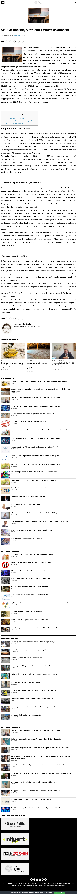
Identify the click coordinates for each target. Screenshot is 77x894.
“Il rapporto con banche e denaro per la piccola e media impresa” (35, 791)
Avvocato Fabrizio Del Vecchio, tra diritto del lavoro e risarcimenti (63, 365)
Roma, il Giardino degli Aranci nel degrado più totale (30, 650)
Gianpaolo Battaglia (7, 35)
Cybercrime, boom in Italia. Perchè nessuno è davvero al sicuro (34, 571)
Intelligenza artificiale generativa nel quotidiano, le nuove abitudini (36, 406)
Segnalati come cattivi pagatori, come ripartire (28, 497)
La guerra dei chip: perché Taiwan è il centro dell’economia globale (36, 438)
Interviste (61, 360)
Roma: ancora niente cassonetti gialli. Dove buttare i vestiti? (33, 691)
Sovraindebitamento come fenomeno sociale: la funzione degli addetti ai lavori (40, 522)
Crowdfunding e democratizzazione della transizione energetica (35, 464)
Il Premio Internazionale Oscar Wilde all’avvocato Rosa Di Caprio (35, 513)
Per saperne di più (48, 892)
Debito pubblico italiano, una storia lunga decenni (29, 504)
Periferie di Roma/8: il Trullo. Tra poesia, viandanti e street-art (34, 674)
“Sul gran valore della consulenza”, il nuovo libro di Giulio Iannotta (36, 739)
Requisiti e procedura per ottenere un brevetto (28, 421)
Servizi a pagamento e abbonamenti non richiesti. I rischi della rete (36, 628)
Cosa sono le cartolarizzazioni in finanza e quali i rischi (31, 530)
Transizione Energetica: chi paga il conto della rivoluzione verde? (35, 480)
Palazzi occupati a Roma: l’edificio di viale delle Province (32, 699)
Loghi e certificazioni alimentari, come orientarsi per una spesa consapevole (40, 603)
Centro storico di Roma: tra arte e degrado (27, 682)
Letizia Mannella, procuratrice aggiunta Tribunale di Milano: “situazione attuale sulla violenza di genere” (41, 757)
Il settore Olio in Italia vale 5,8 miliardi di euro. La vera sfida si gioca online (12, 365)
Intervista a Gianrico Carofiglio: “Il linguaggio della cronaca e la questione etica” (41, 774)
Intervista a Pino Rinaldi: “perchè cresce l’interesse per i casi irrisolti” (37, 765)
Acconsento (59, 892)
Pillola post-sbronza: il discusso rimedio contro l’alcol (31, 563)
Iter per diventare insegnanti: (13, 118)
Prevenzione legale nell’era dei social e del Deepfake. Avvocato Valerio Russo (40, 748)
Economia (17, 35)
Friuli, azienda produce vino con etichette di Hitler (29, 587)
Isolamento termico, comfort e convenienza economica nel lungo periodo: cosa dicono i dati (38, 366)
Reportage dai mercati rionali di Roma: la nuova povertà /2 (33, 642)
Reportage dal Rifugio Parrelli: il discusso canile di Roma (32, 666)
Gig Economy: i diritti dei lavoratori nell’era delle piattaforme (34, 472)
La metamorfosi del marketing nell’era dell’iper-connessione (34, 414)
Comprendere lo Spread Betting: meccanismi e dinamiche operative (36, 456)
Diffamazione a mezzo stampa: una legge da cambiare (31, 578)
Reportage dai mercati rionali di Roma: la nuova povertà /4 (33, 707)
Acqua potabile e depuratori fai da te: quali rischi (29, 595)
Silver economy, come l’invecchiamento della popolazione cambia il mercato (39, 430)
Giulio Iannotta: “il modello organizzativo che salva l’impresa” (34, 782)
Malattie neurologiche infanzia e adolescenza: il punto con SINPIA (35, 808)
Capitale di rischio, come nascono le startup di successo (32, 488)
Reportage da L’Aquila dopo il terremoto (26, 715)
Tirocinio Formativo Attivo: (16, 123)
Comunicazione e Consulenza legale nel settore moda (31, 799)
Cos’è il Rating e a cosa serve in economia (26, 539)
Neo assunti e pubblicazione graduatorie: (21, 121)
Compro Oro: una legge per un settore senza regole (30, 620)
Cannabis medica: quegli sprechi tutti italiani (27, 612)
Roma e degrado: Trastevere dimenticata (26, 658)
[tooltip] (8, 41)
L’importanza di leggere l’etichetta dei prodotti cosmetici (32, 555)
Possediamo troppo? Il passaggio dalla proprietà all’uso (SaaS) (34, 447)
